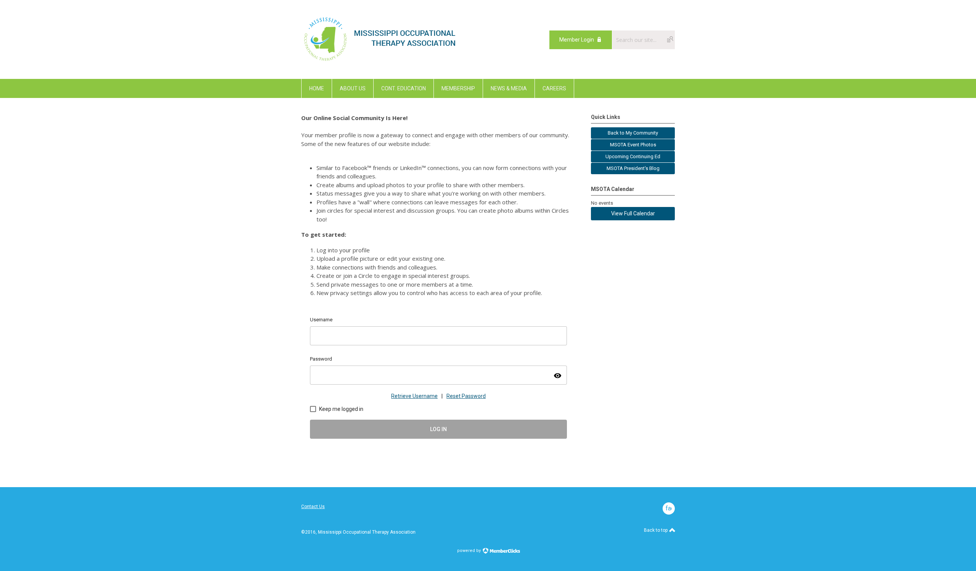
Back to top (656, 530)
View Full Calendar (633, 213)
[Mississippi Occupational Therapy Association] (381, 61)
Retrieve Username (414, 396)
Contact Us (313, 506)
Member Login (576, 40)
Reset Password (466, 396)
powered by (469, 550)
